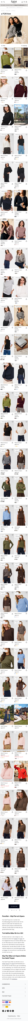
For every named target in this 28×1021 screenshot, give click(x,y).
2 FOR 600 (13, 10)
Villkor (18, 1016)
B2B (3, 992)
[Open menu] (1, 1)
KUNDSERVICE (6, 984)
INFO (3, 988)
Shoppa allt (8, 10)
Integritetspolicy (12, 1016)
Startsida (2, 10)
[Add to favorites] (12, 49)
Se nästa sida (14, 906)
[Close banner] (26, 5)
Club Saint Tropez (6, 996)
